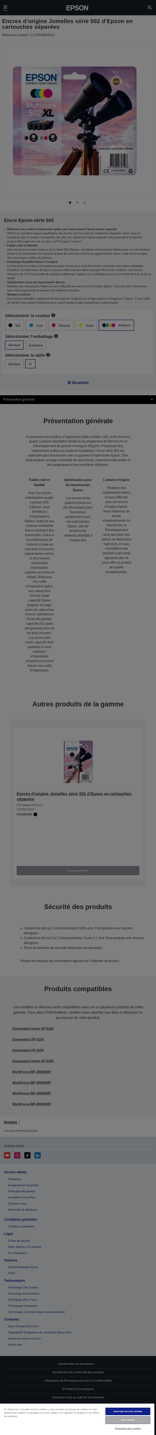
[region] (77, 1419)
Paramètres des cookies (128, 1428)
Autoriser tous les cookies (128, 1411)
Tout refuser (127, 1420)
